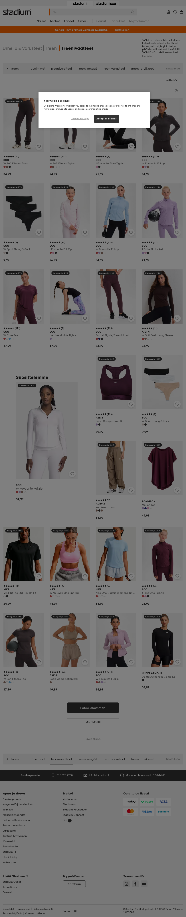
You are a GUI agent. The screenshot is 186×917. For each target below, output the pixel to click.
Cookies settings (80, 118)
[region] (94, 110)
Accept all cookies (106, 118)
